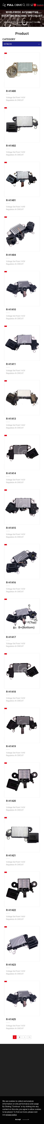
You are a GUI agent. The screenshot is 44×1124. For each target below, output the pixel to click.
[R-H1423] (22, 943)
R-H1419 (11, 746)
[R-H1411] (22, 343)
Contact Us (10, 1086)
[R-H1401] (22, 179)
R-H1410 (11, 309)
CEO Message (10, 1059)
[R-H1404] (22, 233)
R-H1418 (11, 691)
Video (27, 1076)
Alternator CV (29, 1059)
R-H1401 (11, 200)
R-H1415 (11, 527)
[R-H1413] (22, 397)
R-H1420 (11, 800)
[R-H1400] (22, 70)
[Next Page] (24, 1037)
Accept (18, 1119)
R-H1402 (11, 145)
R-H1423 (11, 964)
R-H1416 (11, 582)
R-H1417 (11, 637)
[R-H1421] (22, 834)
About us (9, 1055)
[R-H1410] (22, 288)
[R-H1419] (22, 725)
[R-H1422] (22, 889)
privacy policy (11, 1115)
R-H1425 (11, 1019)
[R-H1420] (22, 779)
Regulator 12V (30, 1067)
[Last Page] (29, 1037)
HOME (30, 13)
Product (28, 1055)
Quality (8, 1076)
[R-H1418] (22, 670)
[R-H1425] (22, 998)
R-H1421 (11, 855)
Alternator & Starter (12, 1080)
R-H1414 (11, 473)
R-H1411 (11, 364)
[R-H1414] (22, 452)
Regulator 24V (30, 1070)
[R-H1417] (22, 616)
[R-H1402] (22, 124)
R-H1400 (11, 91)
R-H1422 (11, 910)
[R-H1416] (22, 561)
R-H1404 (11, 254)
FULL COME (12, 5)
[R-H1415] (22, 506)
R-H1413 (11, 418)
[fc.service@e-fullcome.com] (27, 4)
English (40, 5)
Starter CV (28, 1063)
